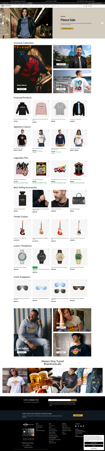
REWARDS (64, 433)
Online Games (24, 3)
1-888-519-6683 (78, 432)
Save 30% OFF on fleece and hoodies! (86, 1)
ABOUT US (51, 441)
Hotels (16, 3)
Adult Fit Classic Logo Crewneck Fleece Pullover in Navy (58, 149)
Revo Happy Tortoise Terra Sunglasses (77, 298)
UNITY (63, 432)
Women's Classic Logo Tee (75, 148)
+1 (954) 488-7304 (79, 430)
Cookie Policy (86, 440)
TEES (37, 429)
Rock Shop (30, 3)
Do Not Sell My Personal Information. (42, 449)
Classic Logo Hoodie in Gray (38, 148)
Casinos (19, 3)
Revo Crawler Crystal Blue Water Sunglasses (41, 298)
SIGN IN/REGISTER (53, 430)
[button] (20, 6)
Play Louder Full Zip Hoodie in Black (20, 119)
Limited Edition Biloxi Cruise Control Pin (58, 179)
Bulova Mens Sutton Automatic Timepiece (59, 267)
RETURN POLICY (52, 429)
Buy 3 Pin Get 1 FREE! (51, 1)
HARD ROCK (64, 425)
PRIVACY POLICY (52, 433)
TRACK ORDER (52, 432)
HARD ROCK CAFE (66, 427)
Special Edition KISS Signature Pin (20, 179)
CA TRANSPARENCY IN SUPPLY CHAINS (54, 437)
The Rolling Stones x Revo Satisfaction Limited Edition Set (60, 299)
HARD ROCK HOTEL (66, 429)
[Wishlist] (88, 6)
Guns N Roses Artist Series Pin (75, 179)
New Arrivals (39, 425)
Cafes (12, 3)
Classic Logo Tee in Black (18, 148)
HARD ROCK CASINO (66, 430)
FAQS (50, 427)
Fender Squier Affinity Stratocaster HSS (77, 238)
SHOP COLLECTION (53, 28)
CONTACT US (52, 425)
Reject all (93, 445)
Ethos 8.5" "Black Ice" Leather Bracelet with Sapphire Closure (41, 209)
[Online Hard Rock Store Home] (6, 6)
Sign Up (73, 400)
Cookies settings (53, 435)
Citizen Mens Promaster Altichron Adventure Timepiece (41, 270)
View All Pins (39, 427)
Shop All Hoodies (40, 430)
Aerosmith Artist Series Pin (38, 179)
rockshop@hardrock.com (80, 436)
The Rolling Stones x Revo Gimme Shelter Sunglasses (21, 299)
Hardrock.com (5, 3)
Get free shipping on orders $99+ (18, 1)
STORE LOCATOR (52, 442)
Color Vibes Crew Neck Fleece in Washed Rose (40, 119)
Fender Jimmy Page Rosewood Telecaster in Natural (41, 238)
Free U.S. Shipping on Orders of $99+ (95, 3)
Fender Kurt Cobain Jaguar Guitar (20, 238)
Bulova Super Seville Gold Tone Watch (77, 267)
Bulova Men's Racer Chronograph (20, 267)
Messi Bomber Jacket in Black (75, 119)
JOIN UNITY (77, 415)
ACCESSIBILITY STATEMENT (55, 439)
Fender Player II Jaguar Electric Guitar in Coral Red (60, 238)
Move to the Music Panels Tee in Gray (58, 119)
